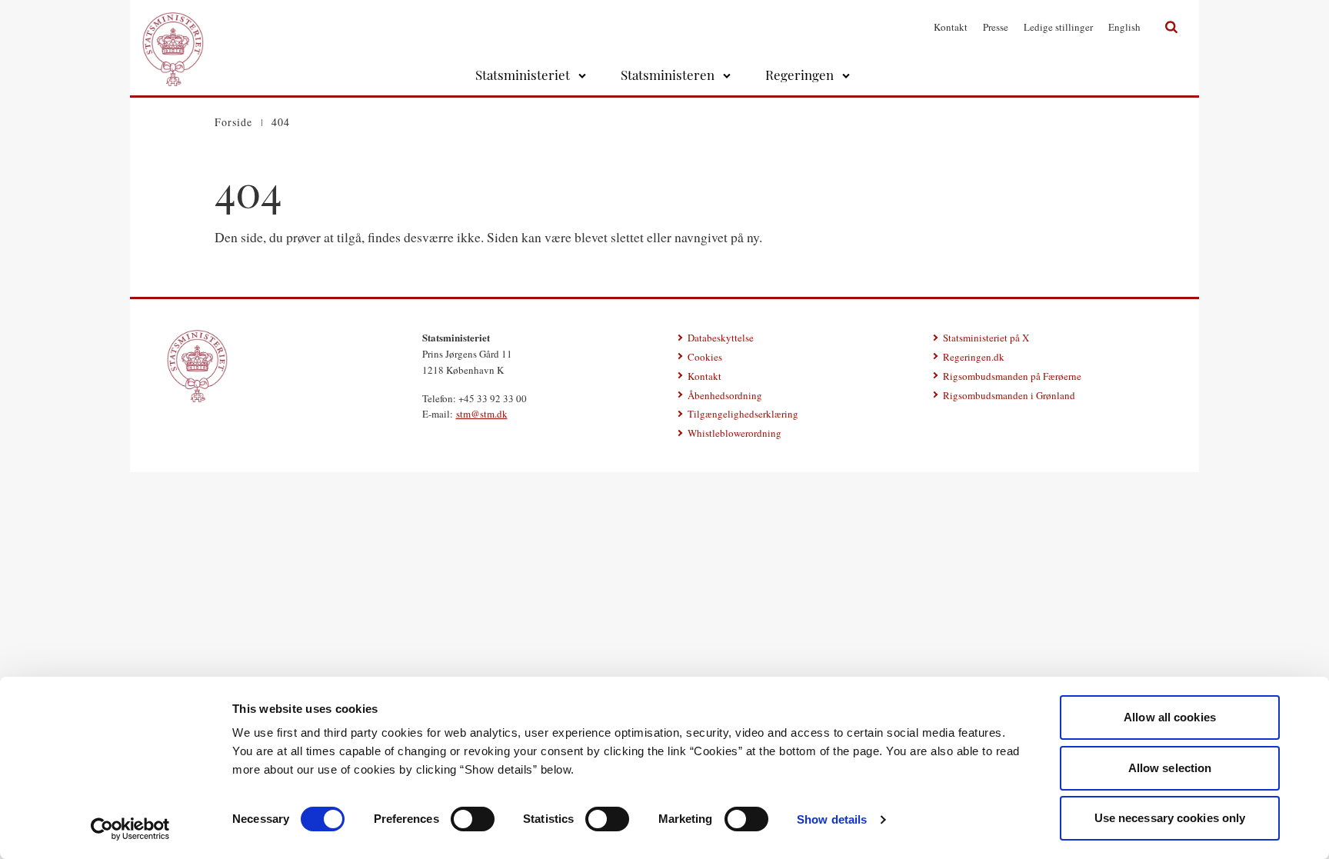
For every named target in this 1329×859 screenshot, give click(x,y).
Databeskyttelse (721, 338)
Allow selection (1170, 767)
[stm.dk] (197, 366)
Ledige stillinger (1058, 27)
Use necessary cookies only (1170, 817)
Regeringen (799, 74)
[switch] (473, 819)
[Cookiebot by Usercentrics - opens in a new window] (130, 829)
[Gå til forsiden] (173, 27)
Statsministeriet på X (986, 338)
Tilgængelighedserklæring (743, 414)
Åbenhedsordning (725, 395)
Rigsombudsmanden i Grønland (1009, 395)
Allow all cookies (1170, 717)
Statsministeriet (522, 74)
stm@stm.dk (482, 414)
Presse (995, 27)
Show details (832, 819)
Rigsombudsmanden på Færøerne (1012, 376)
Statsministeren (667, 74)
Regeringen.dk (973, 357)
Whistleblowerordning (734, 433)
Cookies (705, 357)
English (1124, 27)
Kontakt (951, 27)
